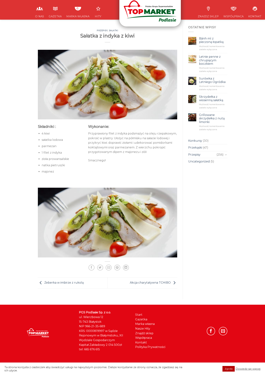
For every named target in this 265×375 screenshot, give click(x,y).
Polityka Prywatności (150, 347)
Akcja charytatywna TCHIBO (150, 282)
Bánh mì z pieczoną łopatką (211, 40)
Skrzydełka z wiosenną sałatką (211, 98)
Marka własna (145, 324)
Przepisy (194, 154)
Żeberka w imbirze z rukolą (64, 282)
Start (138, 314)
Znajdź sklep (144, 333)
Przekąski (195, 147)
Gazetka (141, 319)
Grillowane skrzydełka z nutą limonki (211, 118)
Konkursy (195, 140)
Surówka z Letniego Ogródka (212, 80)
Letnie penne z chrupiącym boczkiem (209, 60)
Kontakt (141, 342)
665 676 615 (92, 349)
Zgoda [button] (229, 368)
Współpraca (143, 337)
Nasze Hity (142, 328)
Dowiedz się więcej (248, 368)
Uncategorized (199, 161)
